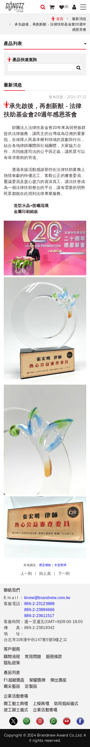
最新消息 (79, 19)
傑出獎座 (58, 681)
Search (78, 67)
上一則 (26, 573)
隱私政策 (12, 663)
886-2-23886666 (39, 610)
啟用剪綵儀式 (66, 704)
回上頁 (45, 573)
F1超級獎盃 (14, 681)
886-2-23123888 (39, 604)
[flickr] (66, 721)
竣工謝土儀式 (16, 710)
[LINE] (26, 721)
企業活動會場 (45, 710)
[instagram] (40, 721)
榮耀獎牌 (37, 681)
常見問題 (33, 657)
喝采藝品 (12, 687)
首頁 (60, 19)
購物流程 (12, 657)
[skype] (80, 721)
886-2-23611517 (39, 616)
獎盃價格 (45, 565)
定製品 (31, 687)
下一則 (64, 573)
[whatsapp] (53, 721)
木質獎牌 (60, 565)
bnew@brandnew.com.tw (47, 598)
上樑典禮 (41, 704)
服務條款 (54, 657)
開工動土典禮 (16, 704)
